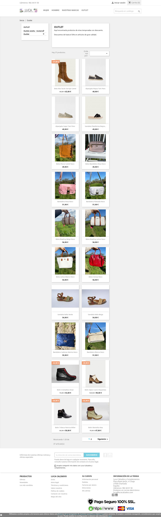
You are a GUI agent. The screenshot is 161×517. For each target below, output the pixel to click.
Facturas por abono (89, 485)
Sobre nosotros (56, 488)
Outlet (84, 10)
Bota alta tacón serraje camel (65, 89)
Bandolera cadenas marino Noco (65, 352)
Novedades (24, 482)
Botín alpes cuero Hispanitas (95, 390)
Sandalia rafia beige (95, 314)
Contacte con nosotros (59, 494)
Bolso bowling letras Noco (95, 239)
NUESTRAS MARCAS (70, 10)
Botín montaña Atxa (95, 427)
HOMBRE (55, 10)
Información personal (90, 479)
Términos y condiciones (59, 485)
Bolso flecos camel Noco (65, 164)
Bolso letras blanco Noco (65, 277)
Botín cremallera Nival (65, 390)
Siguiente (103, 439)
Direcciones (86, 488)
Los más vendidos (26, 485)
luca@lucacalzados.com (123, 492)
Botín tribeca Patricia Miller (65, 427)
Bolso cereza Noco (95, 277)
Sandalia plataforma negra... (95, 126)
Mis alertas (86, 491)
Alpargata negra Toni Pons (95, 89)
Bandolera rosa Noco (65, 201)
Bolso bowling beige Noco (65, 239)
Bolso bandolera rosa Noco (95, 164)
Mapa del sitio (56, 497)
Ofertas (22, 479)
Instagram (110, 455)
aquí (110, 516)
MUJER (46, 10)
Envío (53, 479)
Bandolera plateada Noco (95, 201)
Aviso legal (55, 482)
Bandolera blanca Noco (95, 352)
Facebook (105, 455)
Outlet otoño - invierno (34, 31)
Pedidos (85, 482)
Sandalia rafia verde (65, 314)
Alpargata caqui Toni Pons (65, 126)
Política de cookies (57, 491)
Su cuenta (87, 476)
